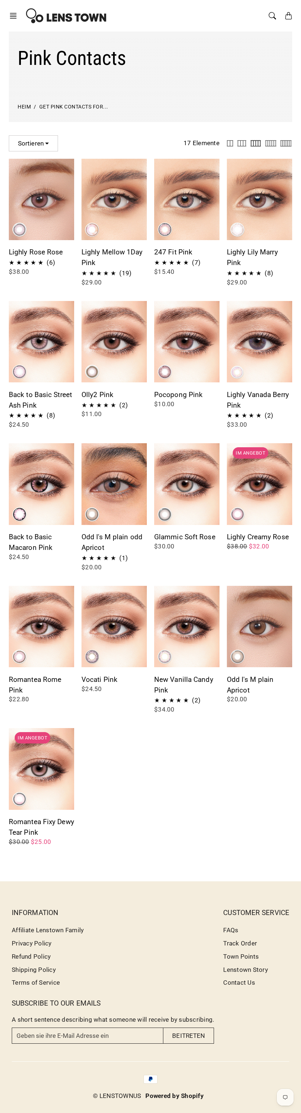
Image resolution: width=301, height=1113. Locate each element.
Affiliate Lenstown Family (48, 930)
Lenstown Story (245, 969)
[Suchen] (272, 16)
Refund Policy (31, 956)
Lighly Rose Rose (36, 252)
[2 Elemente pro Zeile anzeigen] (230, 143)
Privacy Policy (32, 943)
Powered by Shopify (174, 1095)
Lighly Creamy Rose (258, 537)
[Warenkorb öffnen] (288, 16)
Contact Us (239, 982)
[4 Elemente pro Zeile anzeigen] (255, 143)
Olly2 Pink (97, 394)
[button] (15, 16)
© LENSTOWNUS (117, 1095)
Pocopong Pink (178, 394)
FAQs (230, 930)
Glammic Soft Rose (184, 537)
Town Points (241, 956)
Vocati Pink (99, 679)
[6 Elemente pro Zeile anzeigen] (286, 143)
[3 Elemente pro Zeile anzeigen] (242, 143)
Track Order (240, 943)
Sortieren (31, 143)
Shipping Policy (34, 969)
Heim (24, 107)
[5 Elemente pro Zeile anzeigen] (271, 143)
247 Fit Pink (173, 252)
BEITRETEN (188, 1035)
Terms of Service (36, 982)
